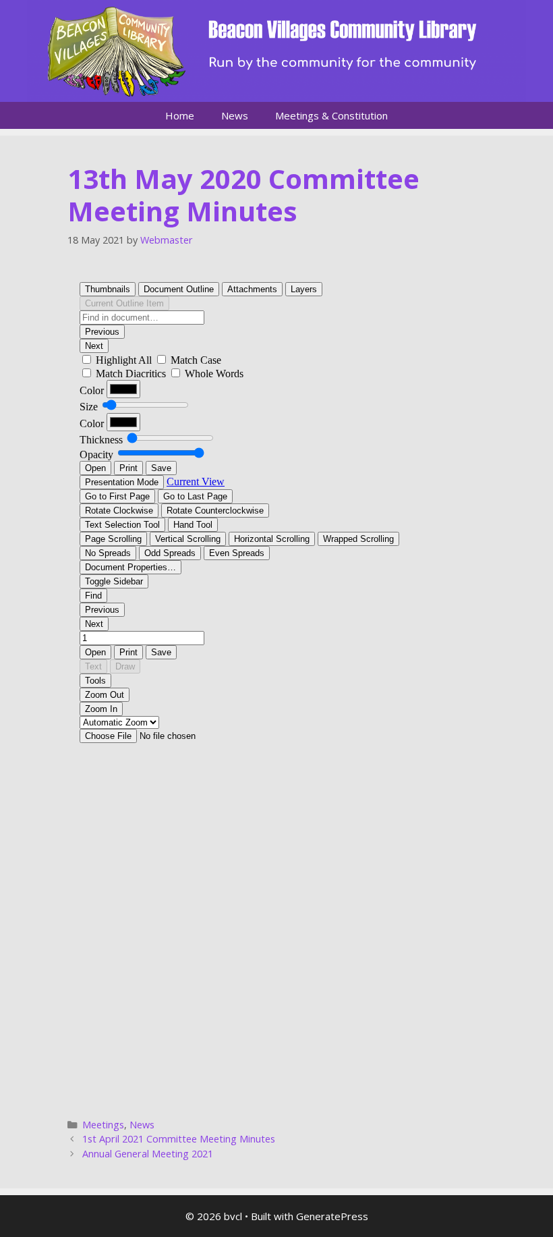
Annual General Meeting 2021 (147, 1153)
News (234, 115)
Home (179, 115)
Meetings (103, 1124)
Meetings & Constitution (331, 115)
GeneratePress (332, 1216)
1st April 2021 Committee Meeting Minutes (178, 1138)
